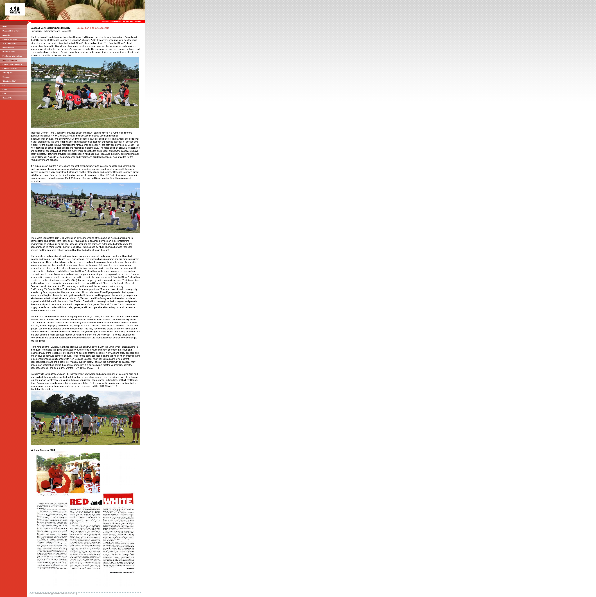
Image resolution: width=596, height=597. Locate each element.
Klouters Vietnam (9, 68)
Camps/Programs (9, 39)
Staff (4, 94)
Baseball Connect (9, 60)
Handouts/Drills (8, 52)
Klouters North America (12, 64)
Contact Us (7, 98)
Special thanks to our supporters (93, 28)
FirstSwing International (12, 56)
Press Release (8, 48)
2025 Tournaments (10, 43)
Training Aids (7, 73)
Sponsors (6, 77)
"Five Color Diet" (9, 81)
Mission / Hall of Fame (11, 31)
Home (4, 27)
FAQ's (4, 85)
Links (4, 89)
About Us (6, 35)
